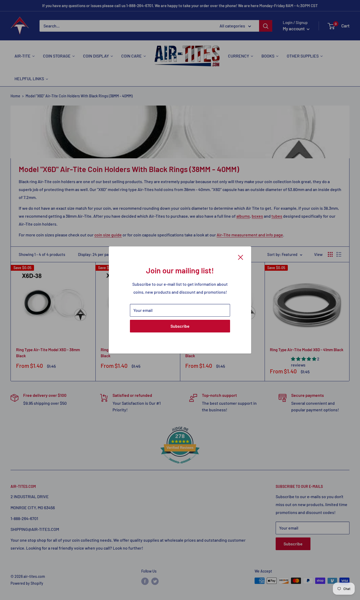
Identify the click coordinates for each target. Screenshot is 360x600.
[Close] (240, 257)
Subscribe (180, 325)
